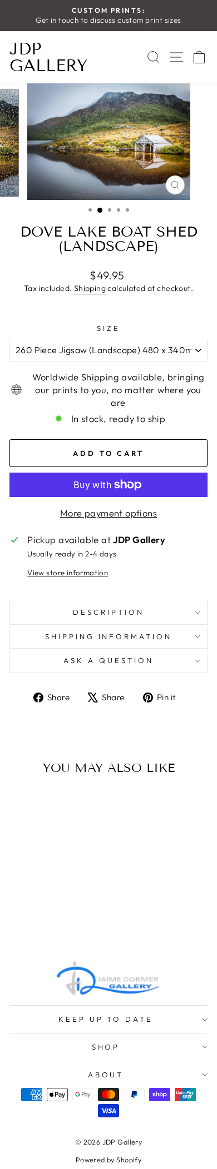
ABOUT (106, 1074)
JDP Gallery (48, 57)
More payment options (108, 513)
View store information (67, 572)
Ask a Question (108, 660)
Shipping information (108, 636)
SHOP (106, 1046)
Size (108, 328)
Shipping (90, 288)
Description (108, 612)
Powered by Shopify (108, 1159)
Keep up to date (106, 1019)
